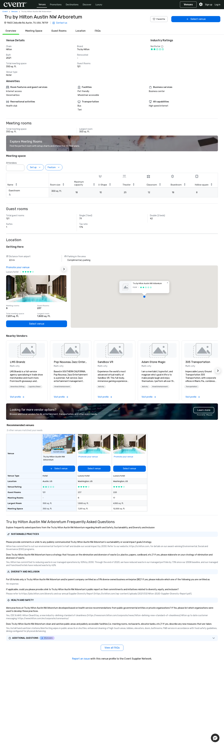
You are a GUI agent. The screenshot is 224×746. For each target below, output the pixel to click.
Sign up (208, 4)
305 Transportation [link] (197, 362)
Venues (42, 4)
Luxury (99, 4)
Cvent (5, 11)
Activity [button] (101, 387)
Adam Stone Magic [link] (153, 362)
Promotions (56, 4)
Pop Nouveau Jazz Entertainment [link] (71, 362)
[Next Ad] (64, 269)
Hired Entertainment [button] (62, 387)
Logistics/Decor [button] (35, 387)
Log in (217, 4)
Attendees (11, 163)
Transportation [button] (191, 387)
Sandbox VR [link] (105, 362)
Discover (87, 4)
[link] (27, 350)
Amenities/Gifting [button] (17, 387)
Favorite (160, 19)
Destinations (72, 4)
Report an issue (81, 658)
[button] (21, 167)
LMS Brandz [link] (17, 362)
